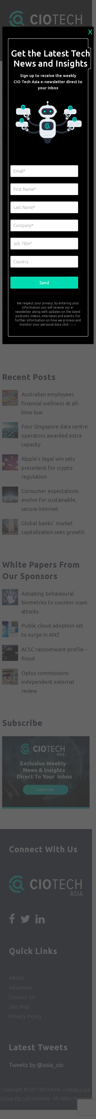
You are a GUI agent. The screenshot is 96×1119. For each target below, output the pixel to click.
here (72, 324)
